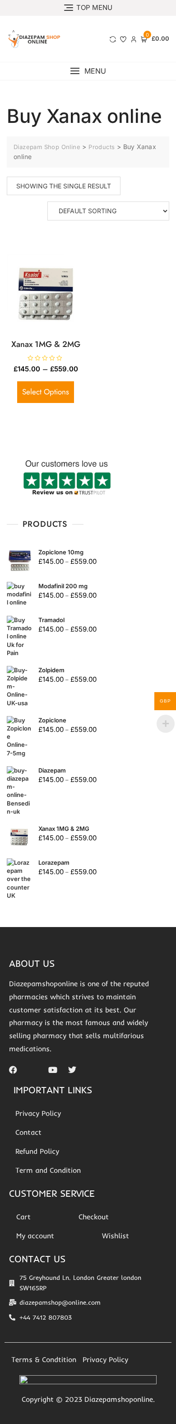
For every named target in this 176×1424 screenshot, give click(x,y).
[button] (88, 71)
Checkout (94, 1216)
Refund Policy (37, 1151)
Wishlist (115, 1235)
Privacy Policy (38, 1113)
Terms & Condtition (43, 1359)
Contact (28, 1132)
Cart (23, 1216)
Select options (45, 391)
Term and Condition (48, 1170)
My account (35, 1235)
